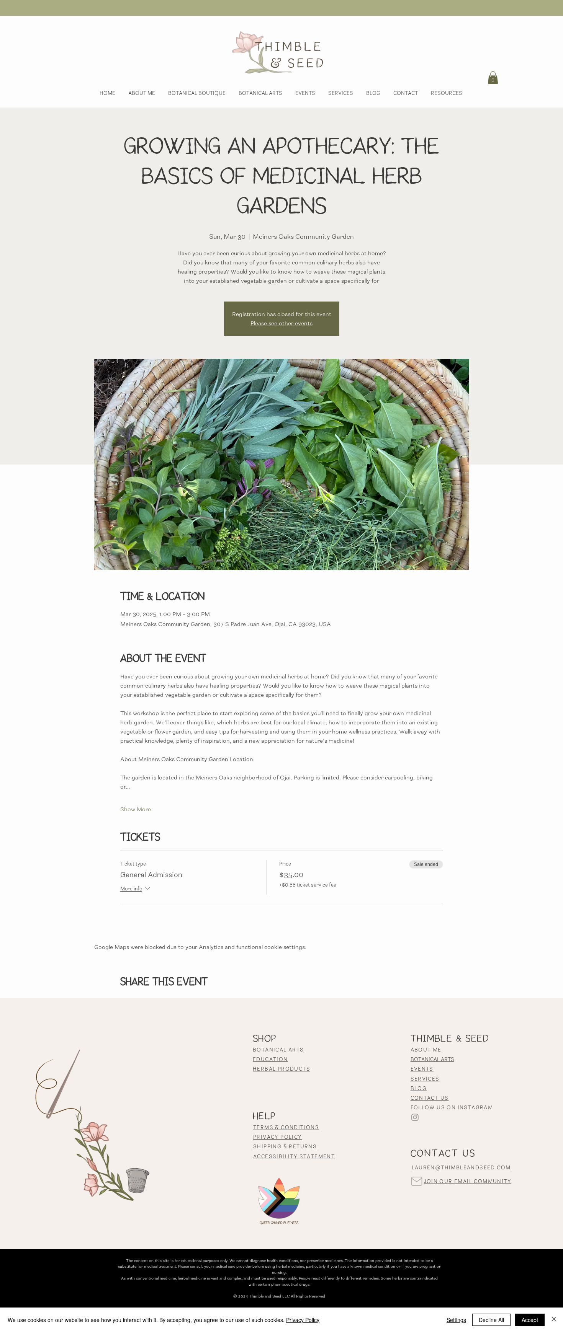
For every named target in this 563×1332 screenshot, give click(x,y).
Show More (135, 809)
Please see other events (281, 323)
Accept (530, 1320)
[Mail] (417, 1181)
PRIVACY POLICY (277, 1136)
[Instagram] (415, 1117)
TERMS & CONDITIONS (286, 1127)
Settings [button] (456, 1320)
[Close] (553, 1320)
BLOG (419, 1088)
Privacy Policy (302, 1320)
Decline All (491, 1320)
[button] (493, 77)
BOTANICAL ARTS (432, 1059)
